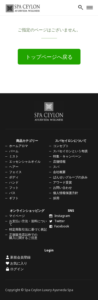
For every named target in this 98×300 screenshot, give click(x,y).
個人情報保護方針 (65, 193)
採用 (56, 198)
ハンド (14, 182)
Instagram (62, 216)
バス (12, 193)
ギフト (14, 198)
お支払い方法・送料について (28, 222)
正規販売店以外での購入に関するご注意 (23, 236)
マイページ (17, 216)
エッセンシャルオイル (25, 161)
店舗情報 (59, 161)
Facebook (61, 226)
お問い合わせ (62, 187)
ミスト (14, 156)
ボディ (14, 177)
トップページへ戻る (49, 57)
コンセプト (61, 146)
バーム (14, 151)
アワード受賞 (62, 182)
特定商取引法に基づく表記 (28, 229)
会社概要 (59, 172)
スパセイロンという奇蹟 (70, 151)
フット (14, 187)
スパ (56, 166)
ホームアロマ (18, 146)
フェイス (15, 172)
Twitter (59, 221)
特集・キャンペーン (67, 156)
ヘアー (14, 166)
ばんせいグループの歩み (70, 177)
